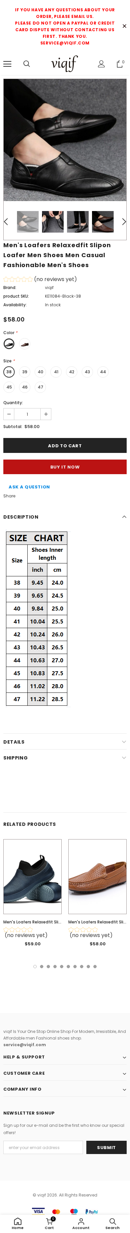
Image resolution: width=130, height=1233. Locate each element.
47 (40, 387)
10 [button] (95, 966)
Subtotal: (12, 426)
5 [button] (61, 966)
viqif (49, 287)
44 (103, 372)
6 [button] (68, 966)
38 (9, 372)
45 (9, 387)
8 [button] (81, 966)
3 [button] (48, 966)
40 (40, 372)
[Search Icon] (26, 64)
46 (25, 387)
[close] (124, 26)
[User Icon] (101, 63)
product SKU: (16, 296)
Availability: (15, 305)
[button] (40, 280)
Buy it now (65, 467)
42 (71, 372)
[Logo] (65, 63)
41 (56, 372)
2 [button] (41, 966)
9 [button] (88, 966)
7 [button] (75, 966)
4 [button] (55, 966)
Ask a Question (29, 487)
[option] (65, 140)
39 (24, 372)
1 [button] (35, 966)
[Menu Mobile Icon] (7, 64)
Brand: (9, 287)
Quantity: (13, 402)
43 (87, 372)
